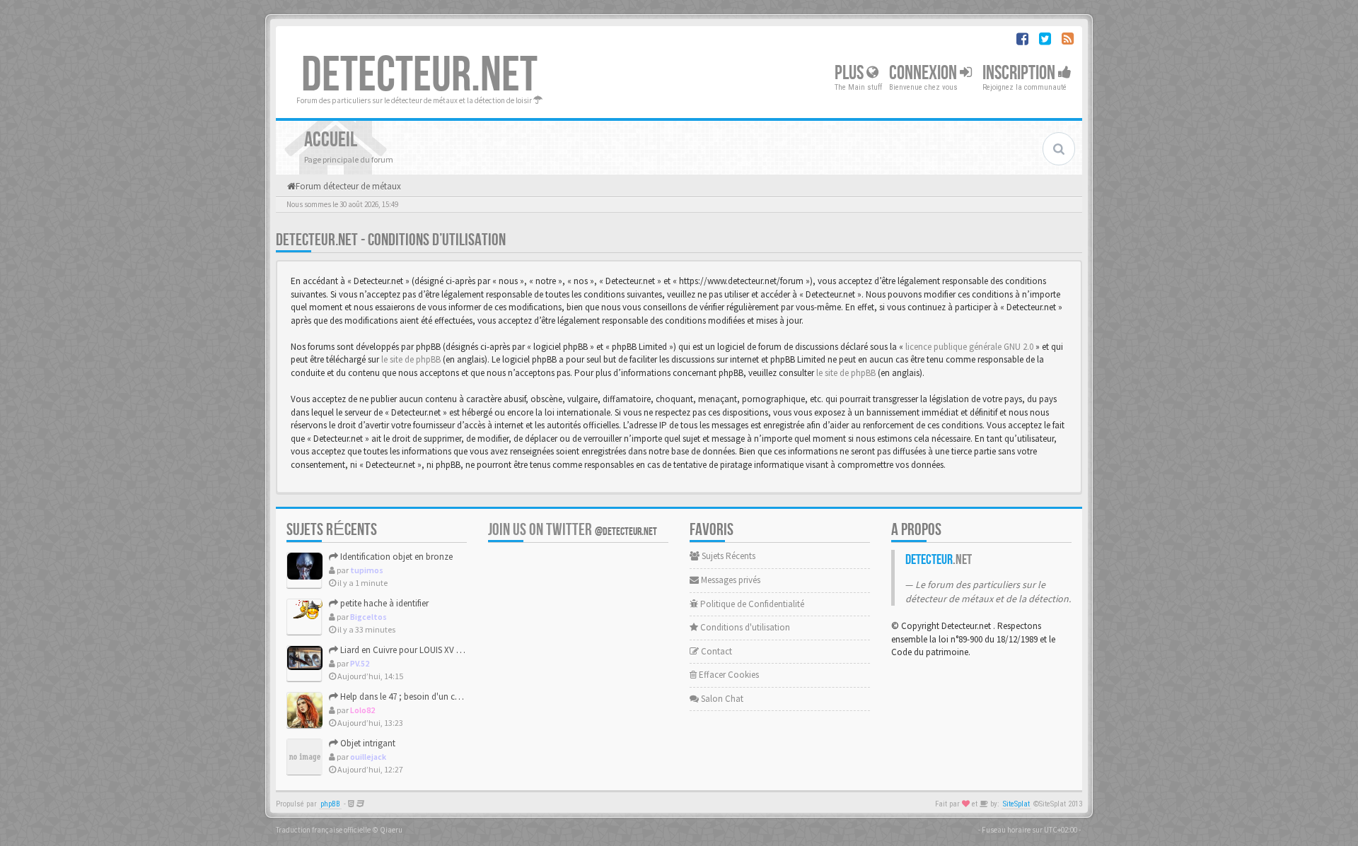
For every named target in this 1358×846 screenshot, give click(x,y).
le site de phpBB (411, 359)
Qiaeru (391, 830)
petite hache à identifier (383, 603)
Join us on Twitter (572, 529)
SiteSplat (1016, 804)
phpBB (330, 804)
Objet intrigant (366, 743)
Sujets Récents (727, 556)
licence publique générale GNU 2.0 (969, 347)
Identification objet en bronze (395, 557)
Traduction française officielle (323, 830)
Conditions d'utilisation (744, 627)
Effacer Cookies (728, 675)
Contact (715, 651)
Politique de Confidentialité (751, 604)
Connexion (924, 73)
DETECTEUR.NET (419, 75)
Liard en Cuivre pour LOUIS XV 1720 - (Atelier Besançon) (443, 650)
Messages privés (729, 580)
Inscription (1020, 73)
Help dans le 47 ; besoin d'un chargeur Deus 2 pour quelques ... (457, 697)
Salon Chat (721, 699)
